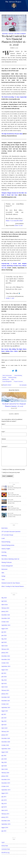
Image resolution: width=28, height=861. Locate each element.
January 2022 (4, 693)
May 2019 (4, 803)
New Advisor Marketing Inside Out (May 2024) (14, 488)
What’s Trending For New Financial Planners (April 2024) (14, 508)
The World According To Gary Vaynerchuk (14, 97)
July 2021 (3, 714)
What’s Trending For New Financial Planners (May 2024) (14, 495)
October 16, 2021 (18, 225)
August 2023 (4, 628)
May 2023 (4, 639)
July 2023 (3, 632)
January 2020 (4, 776)
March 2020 (4, 769)
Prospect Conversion (18, 381)
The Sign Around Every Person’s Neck (12, 133)
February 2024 (5, 608)
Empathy (4, 377)
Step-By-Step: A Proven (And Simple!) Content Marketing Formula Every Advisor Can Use (14, 265)
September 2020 (5, 748)
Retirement (4, 569)
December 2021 (5, 697)
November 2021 (5, 700)
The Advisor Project (13, 1)
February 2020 (5, 772)
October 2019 (5, 786)
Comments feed (5, 849)
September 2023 (5, 625)
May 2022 (4, 680)
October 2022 (5, 663)
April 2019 (4, 807)
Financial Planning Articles (7, 545)
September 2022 (5, 666)
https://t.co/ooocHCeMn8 (14, 220)
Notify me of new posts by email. (11, 472)
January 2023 (4, 652)
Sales (2, 572)
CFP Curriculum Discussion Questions (10, 531)
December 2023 (5, 615)
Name (3, 424)
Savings (3, 576)
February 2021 (5, 731)
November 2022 (5, 659)
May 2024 (4, 597)
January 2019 (4, 817)
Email (3, 431)
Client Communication (7, 375)
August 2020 (4, 752)
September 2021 (5, 707)
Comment (4, 446)
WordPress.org (5, 852)
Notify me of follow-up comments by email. (14, 469)
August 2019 (4, 793)
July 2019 (3, 796)
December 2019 (5, 779)
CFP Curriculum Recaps (7, 535)
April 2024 (4, 601)
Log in (3, 842)
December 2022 (5, 656)
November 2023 (5, 618)
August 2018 (4, 827)
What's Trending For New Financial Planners (12, 586)
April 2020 (4, 765)
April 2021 (4, 724)
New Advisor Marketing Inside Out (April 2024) (14, 502)
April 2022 (4, 683)
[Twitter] (13, 371)
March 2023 (4, 645)
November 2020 (5, 741)
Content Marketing (18, 375)
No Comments (23, 385)
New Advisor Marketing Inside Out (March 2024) (14, 515)
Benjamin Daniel (7, 385)
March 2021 (4, 728)
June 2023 (4, 635)
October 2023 (5, 621)
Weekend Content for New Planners (14, 33)
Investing (3, 552)
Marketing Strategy (12, 377)
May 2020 (4, 762)
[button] (14, 10)
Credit (3, 538)
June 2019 (4, 800)
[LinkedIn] (16, 371)
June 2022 (4, 676)
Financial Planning (5, 541)
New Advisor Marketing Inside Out (10, 559)
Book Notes (4, 528)
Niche (12, 379)
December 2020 (5, 738)
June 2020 (4, 759)
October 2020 (5, 745)
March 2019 (4, 810)
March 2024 (4, 604)
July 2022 (3, 673)
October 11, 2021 (10, 298)
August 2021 (4, 711)
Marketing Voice (5, 379)
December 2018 (5, 820)
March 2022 (4, 687)
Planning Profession (6, 562)
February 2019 (5, 813)
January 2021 (4, 735)
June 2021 (4, 717)
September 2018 (5, 824)
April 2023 (4, 642)
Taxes (3, 579)
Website (3, 439)
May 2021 (4, 721)
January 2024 (4, 611)
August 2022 (4, 669)
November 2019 (5, 783)
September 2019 (5, 789)
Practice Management (7, 381)
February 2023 (5, 649)
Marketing (4, 555)
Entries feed (4, 845)
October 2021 (5, 704)
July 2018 (3, 831)
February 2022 (5, 690)
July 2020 (3, 755)
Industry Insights (5, 548)
